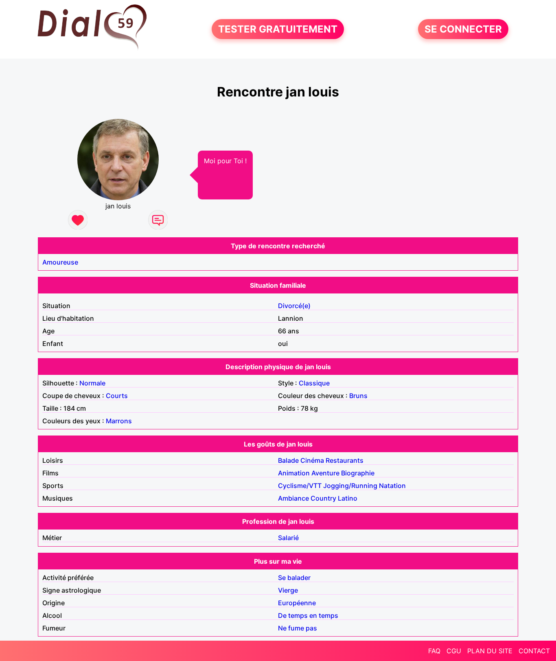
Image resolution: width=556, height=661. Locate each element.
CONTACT (534, 651)
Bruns (358, 396)
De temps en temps (308, 615)
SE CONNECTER (463, 29)
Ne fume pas (297, 628)
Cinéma (312, 460)
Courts (117, 396)
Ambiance (293, 498)
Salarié (288, 538)
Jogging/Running (350, 486)
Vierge (288, 590)
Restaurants (344, 460)
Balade (288, 460)
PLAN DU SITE (489, 651)
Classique (314, 383)
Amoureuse (60, 262)
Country (323, 498)
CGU (454, 651)
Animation (294, 473)
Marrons (119, 421)
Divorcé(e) (294, 306)
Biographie (357, 473)
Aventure (325, 473)
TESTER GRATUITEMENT (277, 29)
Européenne (297, 603)
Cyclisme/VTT (300, 486)
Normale (92, 383)
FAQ (434, 651)
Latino (347, 498)
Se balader (294, 577)
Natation (392, 486)
